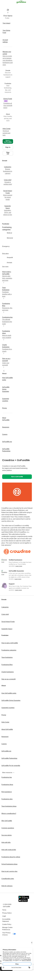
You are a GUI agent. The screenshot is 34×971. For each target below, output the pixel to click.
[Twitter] (10, 897)
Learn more (18, 566)
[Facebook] (3, 897)
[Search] (4, 2)
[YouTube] (7, 897)
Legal (4, 916)
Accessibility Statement (6, 920)
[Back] (4, 158)
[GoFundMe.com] (21, 1)
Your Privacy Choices (6, 934)
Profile (7, 18)
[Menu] (30, 2)
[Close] (4, 7)
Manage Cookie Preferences (7, 928)
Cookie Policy (6, 924)
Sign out (8, 153)
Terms (4, 910)
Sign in (7, 147)
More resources (7, 772)
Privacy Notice (7, 913)
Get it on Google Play (23, 897)
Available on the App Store (23, 900)
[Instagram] (14, 897)
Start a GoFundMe (8, 141)
